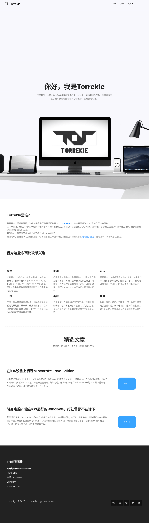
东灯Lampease (14, 477)
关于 (122, 3)
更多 (129, 3)
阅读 (125, 384)
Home (114, 3)
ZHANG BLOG (13, 486)
